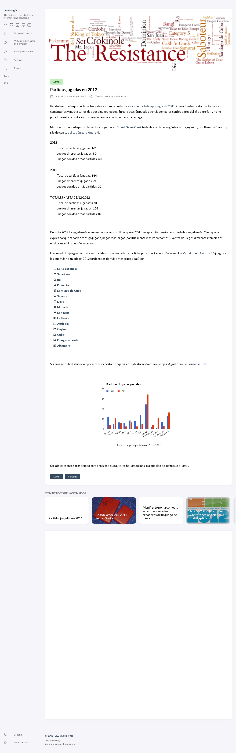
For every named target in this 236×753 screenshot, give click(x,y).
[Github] (11, 26)
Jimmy (72, 744)
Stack (53, 744)
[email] (5, 26)
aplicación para (83, 132)
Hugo (58, 740)
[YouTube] (29, 26)
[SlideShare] (23, 26)
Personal (73, 476)
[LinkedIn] (17, 26)
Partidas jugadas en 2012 (73, 89)
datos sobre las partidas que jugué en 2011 (147, 106)
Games (57, 81)
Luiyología (10, 10)
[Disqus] (138, 579)
